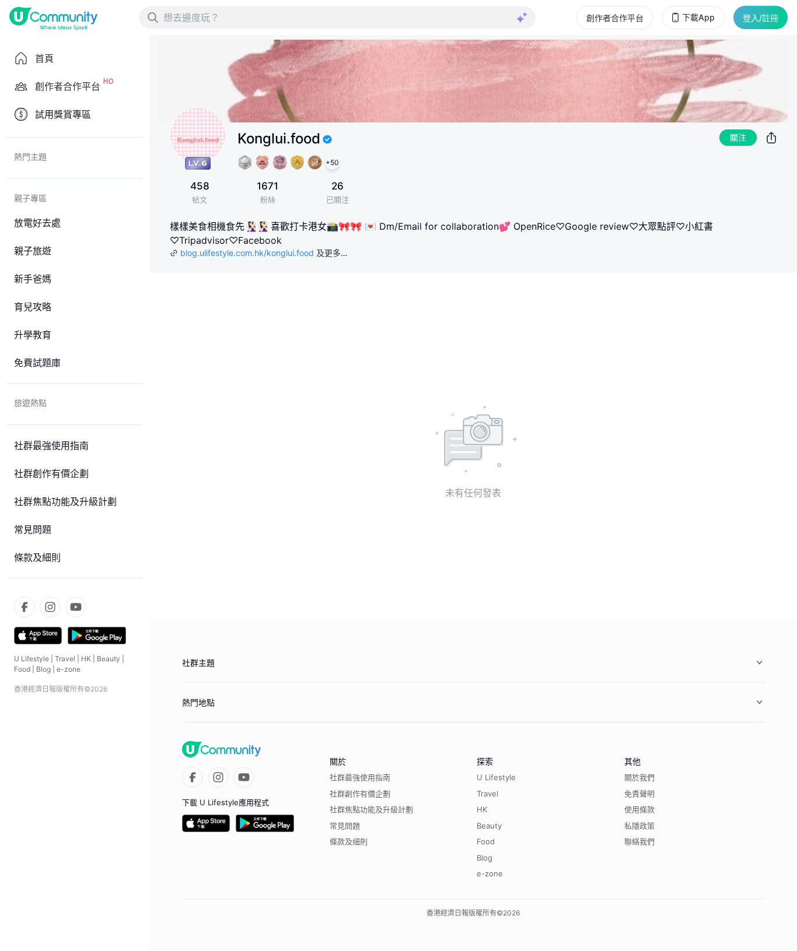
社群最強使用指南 (360, 777)
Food (22, 669)
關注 (738, 137)
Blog (43, 669)
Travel (65, 658)
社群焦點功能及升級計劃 (371, 809)
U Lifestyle (31, 658)
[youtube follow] (75, 606)
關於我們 (639, 777)
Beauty (108, 658)
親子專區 (30, 198)
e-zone (69, 669)
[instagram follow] (50, 606)
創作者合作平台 (615, 18)
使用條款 (639, 809)
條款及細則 (349, 841)
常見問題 (345, 825)
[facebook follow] (24, 606)
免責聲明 (639, 793)
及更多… (331, 253)
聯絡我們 (639, 841)
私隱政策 (639, 825)
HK (86, 658)
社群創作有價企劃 (360, 793)
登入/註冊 (760, 18)
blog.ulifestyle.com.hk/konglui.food (247, 253)
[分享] (771, 138)
